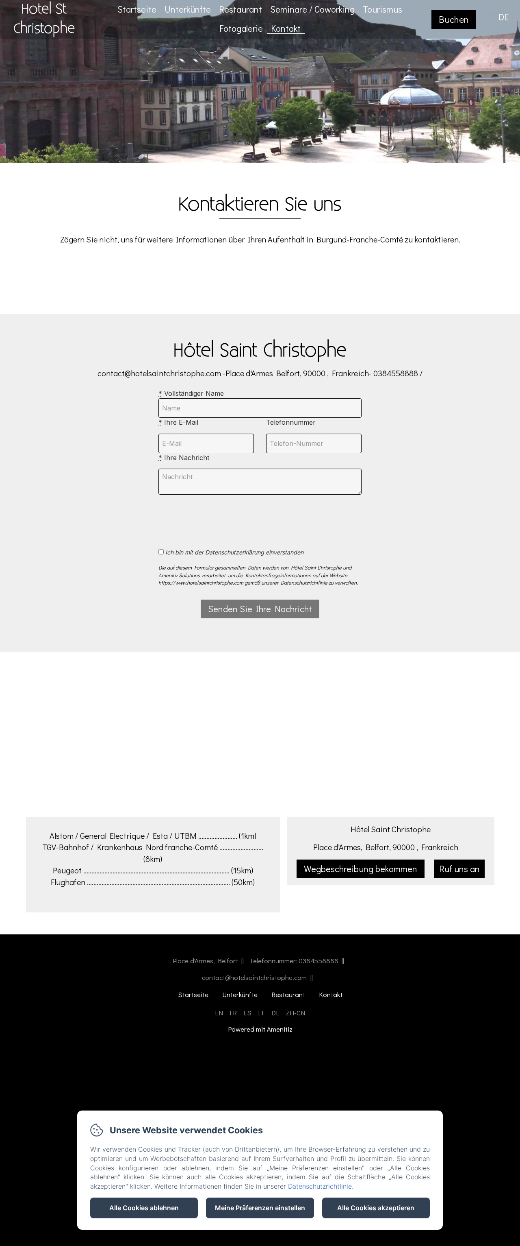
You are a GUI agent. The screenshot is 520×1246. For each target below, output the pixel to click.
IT (261, 1012)
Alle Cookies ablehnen (144, 1208)
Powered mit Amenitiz (260, 1029)
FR (233, 1012)
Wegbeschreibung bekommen (360, 869)
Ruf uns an (459, 869)
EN (219, 1012)
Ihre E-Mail (178, 422)
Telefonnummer (291, 422)
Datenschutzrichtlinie (320, 1186)
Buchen (454, 19)
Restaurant (240, 9)
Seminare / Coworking (312, 9)
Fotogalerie (241, 28)
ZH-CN (295, 1012)
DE (275, 1012)
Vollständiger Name (191, 393)
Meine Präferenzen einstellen (260, 1208)
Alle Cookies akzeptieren (375, 1208)
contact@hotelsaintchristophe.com (254, 977)
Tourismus (382, 9)
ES (247, 1012)
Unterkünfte (188, 9)
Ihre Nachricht (183, 458)
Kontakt (286, 28)
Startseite (136, 9)
